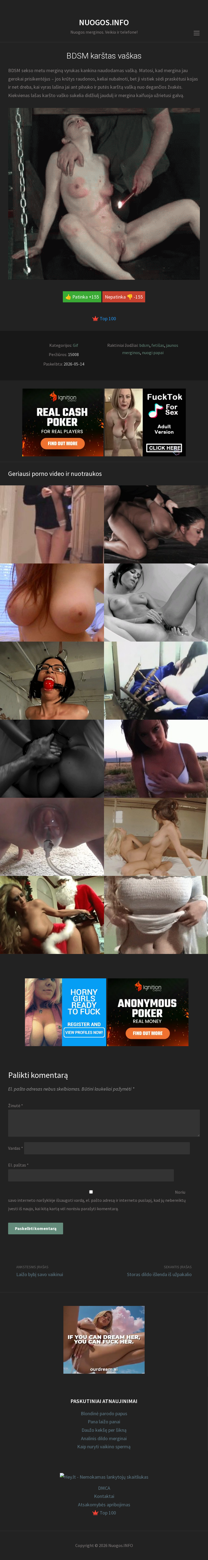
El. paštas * (18, 1165)
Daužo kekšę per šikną (104, 1430)
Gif (75, 345)
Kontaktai (104, 1496)
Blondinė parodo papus (104, 1413)
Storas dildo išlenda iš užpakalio (159, 1274)
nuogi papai (153, 352)
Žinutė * (15, 1105)
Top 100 (107, 318)
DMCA (104, 1488)
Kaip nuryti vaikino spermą (104, 1446)
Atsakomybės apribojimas (104, 1504)
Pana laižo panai (104, 1421)
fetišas (157, 345)
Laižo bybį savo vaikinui (39, 1274)
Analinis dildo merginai (104, 1438)
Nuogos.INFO (104, 22)
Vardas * (15, 1148)
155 (95, 297)
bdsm (144, 345)
